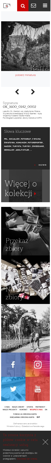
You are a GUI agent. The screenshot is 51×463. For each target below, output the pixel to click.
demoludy (9, 150)
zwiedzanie (38, 146)
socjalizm (14, 139)
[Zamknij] (45, 442)
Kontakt (23, 410)
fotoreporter (35, 143)
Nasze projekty (10, 410)
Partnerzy (40, 407)
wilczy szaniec (29, 203)
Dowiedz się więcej (27, 458)
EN (46, 410)
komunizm (21, 143)
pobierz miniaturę (25, 75)
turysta (17, 146)
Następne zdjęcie (33, 91)
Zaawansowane (22, 5)
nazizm (7, 146)
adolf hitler (22, 150)
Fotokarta (6, 5)
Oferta (30, 407)
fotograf (26, 139)
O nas (7, 407)
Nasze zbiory (18, 407)
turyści (27, 146)
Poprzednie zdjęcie (17, 91)
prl (6, 139)
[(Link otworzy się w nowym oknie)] (13, 365)
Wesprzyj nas (36, 410)
